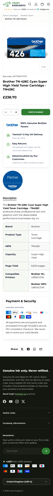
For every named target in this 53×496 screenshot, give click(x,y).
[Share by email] (41, 349)
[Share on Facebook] (28, 349)
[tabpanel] (26, 247)
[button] (42, 4)
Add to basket (35, 112)
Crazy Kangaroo (16, 491)
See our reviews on (26, 9)
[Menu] (48, 4)
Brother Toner (27, 15)
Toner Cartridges (10, 15)
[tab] (10, 198)
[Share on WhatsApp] (34, 349)
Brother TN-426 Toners (16, 19)
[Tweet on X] (22, 349)
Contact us (20, 394)
